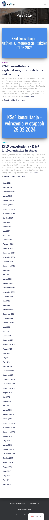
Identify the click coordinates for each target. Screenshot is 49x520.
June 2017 (7, 471)
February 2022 (8, 310)
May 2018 (6, 441)
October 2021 (8, 318)
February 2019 (8, 414)
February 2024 (8, 244)
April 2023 (6, 275)
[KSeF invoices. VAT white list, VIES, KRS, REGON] (10, 4)
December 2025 (9, 192)
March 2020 (7, 366)
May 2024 (6, 231)
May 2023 (6, 270)
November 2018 (9, 427)
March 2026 (7, 187)
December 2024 (9, 209)
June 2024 (7, 227)
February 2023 (8, 283)
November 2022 (9, 292)
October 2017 (8, 458)
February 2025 (8, 200)
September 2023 (9, 266)
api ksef (5, 62)
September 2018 (9, 432)
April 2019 (6, 406)
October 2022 (8, 296)
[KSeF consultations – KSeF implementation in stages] (24, 123)
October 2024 (8, 218)
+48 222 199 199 (34, 504)
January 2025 (8, 205)
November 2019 (9, 384)
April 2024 (6, 235)
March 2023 (7, 279)
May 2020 (6, 358)
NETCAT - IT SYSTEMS (24, 514)
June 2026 (7, 183)
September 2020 (9, 344)
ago (20, 100)
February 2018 (8, 449)
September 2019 (9, 388)
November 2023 (9, 257)
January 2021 (8, 340)
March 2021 (7, 336)
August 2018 (7, 436)
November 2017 (9, 454)
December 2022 (9, 288)
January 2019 (8, 419)
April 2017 (6, 480)
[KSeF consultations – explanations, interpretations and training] (24, 43)
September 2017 (9, 462)
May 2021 (6, 327)
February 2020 (8, 371)
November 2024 (9, 213)
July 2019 (6, 397)
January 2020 (8, 375)
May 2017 (6, 476)
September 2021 (9, 323)
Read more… (30, 96)
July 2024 (6, 222)
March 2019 (7, 410)
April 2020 (6, 362)
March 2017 (7, 484)
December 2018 (9, 423)
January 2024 (8, 248)
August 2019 (7, 393)
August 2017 (7, 467)
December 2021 (9, 314)
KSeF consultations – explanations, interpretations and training (22, 70)
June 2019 (7, 401)
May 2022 (6, 305)
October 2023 (8, 262)
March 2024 (7, 240)
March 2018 (7, 445)
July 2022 (6, 301)
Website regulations (17, 504)
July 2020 (6, 353)
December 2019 (9, 379)
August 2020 (7, 349)
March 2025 (7, 196)
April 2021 (6, 331)
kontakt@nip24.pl (24, 509)
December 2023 (9, 253)
